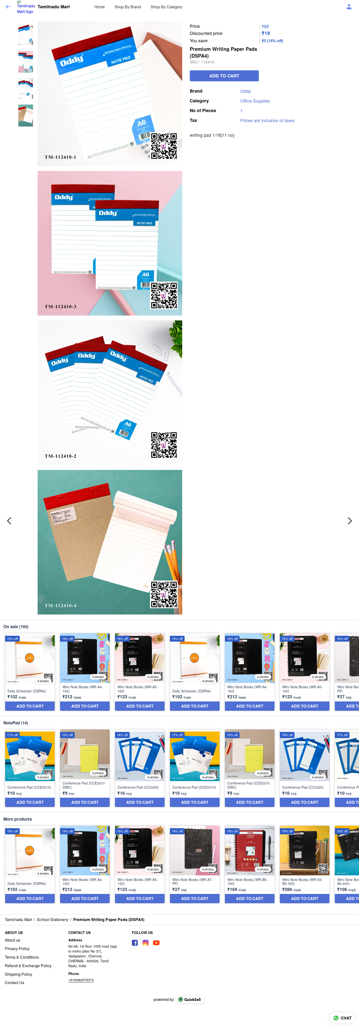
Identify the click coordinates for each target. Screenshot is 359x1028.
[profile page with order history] (349, 7)
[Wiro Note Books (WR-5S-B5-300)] (304, 864)
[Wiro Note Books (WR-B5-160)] (249, 864)
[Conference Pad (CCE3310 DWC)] (84, 768)
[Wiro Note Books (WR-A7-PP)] (194, 864)
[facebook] (135, 943)
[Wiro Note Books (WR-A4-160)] (84, 672)
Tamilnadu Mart (54, 6)
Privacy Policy (17, 948)
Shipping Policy (18, 974)
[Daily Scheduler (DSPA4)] (29, 672)
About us (12, 940)
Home (99, 7)
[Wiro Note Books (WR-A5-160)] (139, 672)
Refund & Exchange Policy (28, 965)
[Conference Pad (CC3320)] (139, 768)
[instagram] (145, 943)
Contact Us (14, 982)
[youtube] (156, 943)
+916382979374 (81, 979)
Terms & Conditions (22, 957)
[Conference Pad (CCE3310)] (29, 768)
